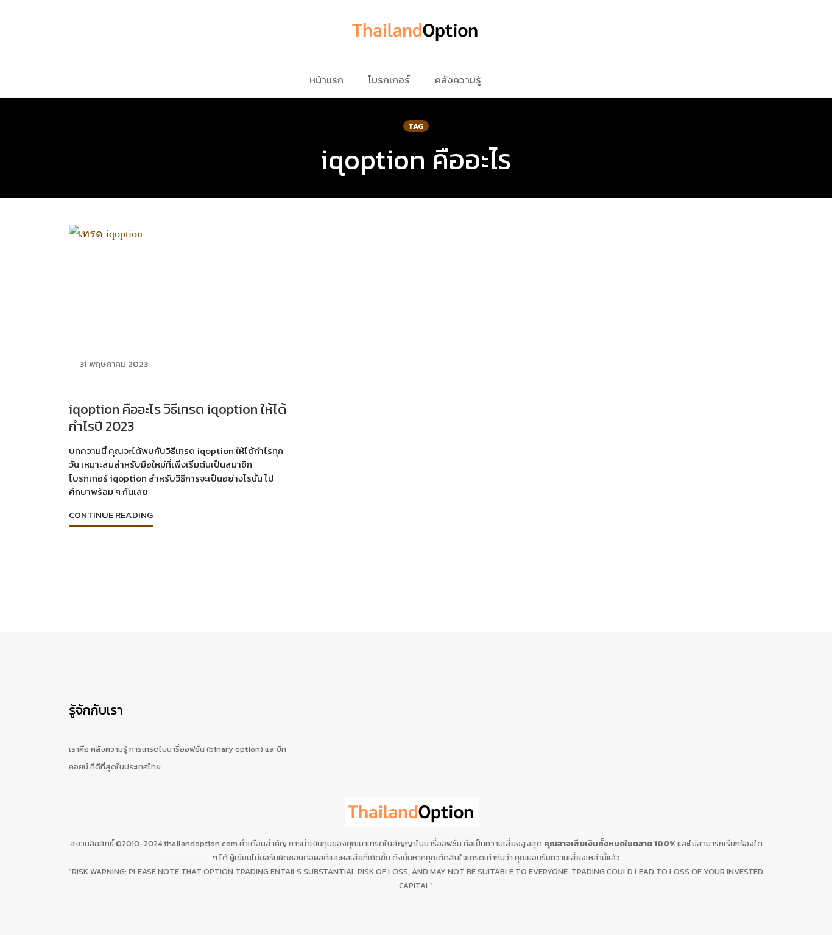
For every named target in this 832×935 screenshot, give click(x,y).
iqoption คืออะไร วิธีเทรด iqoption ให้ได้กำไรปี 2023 (177, 418)
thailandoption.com (201, 843)
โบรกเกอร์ (389, 80)
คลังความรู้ (458, 80)
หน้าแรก (326, 80)
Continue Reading (111, 515)
